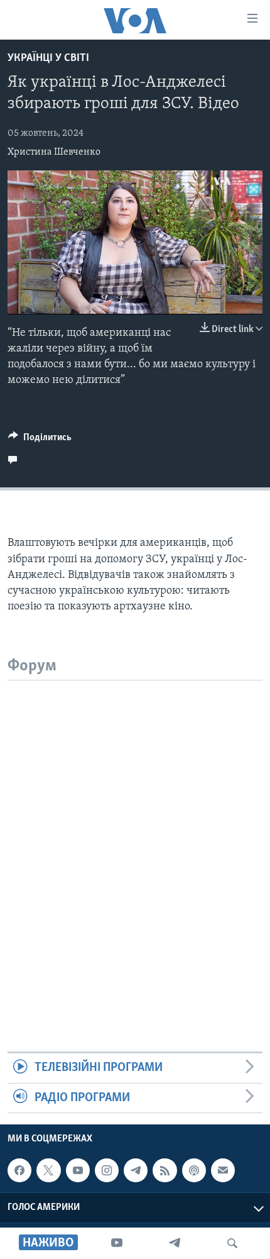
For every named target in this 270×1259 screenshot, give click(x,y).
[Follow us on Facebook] (19, 1170)
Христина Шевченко (54, 152)
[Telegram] (174, 1243)
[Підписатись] (223, 1170)
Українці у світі (48, 58)
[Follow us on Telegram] (136, 1170)
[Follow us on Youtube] (78, 1170)
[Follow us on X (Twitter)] (48, 1170)
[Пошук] (232, 1243)
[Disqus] (135, 837)
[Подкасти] (194, 1170)
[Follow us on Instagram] (107, 1170)
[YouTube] (116, 1243)
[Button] (40, 440)
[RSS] (164, 1170)
